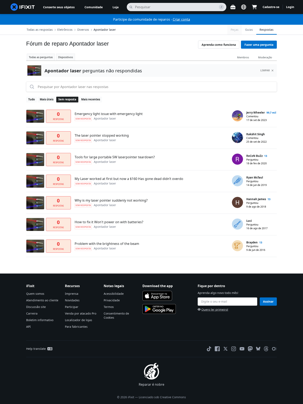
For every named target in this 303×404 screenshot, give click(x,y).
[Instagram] (233, 348)
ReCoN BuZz (254, 156)
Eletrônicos (65, 30)
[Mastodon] (250, 348)
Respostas (267, 30)
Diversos (83, 30)
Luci (249, 221)
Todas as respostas (40, 30)
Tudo (31, 99)
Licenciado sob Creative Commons (162, 397)
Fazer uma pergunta (258, 45)
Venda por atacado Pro (80, 313)
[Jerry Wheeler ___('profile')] (237, 115)
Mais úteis (46, 99)
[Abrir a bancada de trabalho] (233, 7)
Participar (71, 307)
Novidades (72, 300)
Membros (243, 57)
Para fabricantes (76, 327)
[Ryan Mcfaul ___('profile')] (237, 180)
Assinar (268, 301)
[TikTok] (209, 348)
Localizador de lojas (78, 320)
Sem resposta (67, 99)
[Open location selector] (244, 7)
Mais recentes (90, 99)
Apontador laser (105, 30)
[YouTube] (242, 348)
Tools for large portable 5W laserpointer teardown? (115, 157)
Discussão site (36, 307)
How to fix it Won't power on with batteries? (109, 222)
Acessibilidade (114, 294)
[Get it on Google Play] (159, 309)
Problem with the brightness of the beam (107, 243)
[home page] (23, 7)
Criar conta (181, 19)
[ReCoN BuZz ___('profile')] (237, 159)
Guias (249, 30)
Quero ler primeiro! (214, 309)
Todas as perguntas (41, 57)
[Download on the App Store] (157, 296)
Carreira (32, 313)
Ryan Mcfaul (254, 177)
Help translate (36, 349)
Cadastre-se (271, 7)
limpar (265, 70)
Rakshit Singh (255, 134)
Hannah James (256, 199)
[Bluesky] (258, 348)
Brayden (252, 242)
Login (290, 7)
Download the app (157, 286)
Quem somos (35, 294)
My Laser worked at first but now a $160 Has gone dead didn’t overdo (129, 178)
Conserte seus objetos (59, 7)
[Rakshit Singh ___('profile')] (237, 137)
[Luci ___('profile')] (237, 224)
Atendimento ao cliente (42, 300)
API (28, 327)
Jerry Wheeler (255, 112)
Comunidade (94, 7)
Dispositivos (65, 57)
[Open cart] (254, 7)
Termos (109, 307)
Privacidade (112, 300)
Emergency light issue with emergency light (109, 114)
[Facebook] (217, 348)
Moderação (265, 57)
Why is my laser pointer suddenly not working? (111, 200)
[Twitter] (225, 348)
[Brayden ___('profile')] (237, 245)
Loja (116, 7)
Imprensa (71, 294)
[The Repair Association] (274, 348)
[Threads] (266, 348)
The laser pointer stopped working (102, 135)
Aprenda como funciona (219, 45)
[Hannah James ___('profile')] (237, 202)
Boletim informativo (39, 320)
